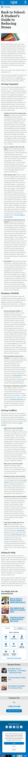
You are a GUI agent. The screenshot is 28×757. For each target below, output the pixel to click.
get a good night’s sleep (17, 399)
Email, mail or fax (14, 711)
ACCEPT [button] (14, 743)
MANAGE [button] (14, 749)
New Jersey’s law (17, 534)
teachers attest (17, 375)
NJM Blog (7, 7)
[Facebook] (3, 756)
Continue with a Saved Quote (14, 658)
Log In (25, 3)
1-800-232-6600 (14, 706)
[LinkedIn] (14, 756)
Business (20, 628)
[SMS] (25, 756)
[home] (2, 7)
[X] (8, 756)
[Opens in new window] (7, 728)
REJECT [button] (14, 746)
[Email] (19, 756)
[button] (6, 637)
